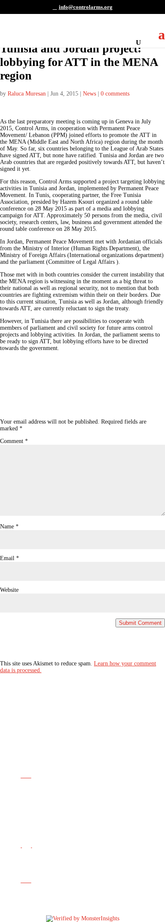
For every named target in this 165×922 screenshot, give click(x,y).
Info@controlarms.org (88, 788)
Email (9, 558)
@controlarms (71, 858)
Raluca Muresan (27, 93)
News (89, 93)
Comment (14, 441)
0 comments (115, 93)
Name (9, 526)
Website (9, 590)
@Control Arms (72, 823)
